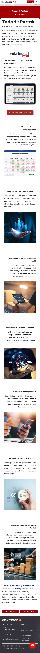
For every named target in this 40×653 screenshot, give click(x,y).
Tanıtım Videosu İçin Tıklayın (20, 112)
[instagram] (4, 646)
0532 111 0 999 (8, 634)
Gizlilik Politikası (25, 640)
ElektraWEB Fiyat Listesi (27, 630)
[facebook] (11, 646)
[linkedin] (19, 646)
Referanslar (24, 633)
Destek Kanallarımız (26, 635)
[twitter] (8, 646)
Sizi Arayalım (12, 611)
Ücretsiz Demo (31, 611)
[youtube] (15, 646)
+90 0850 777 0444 (9, 5)
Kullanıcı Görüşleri (25, 638)
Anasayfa (23, 628)
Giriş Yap (30, 2)
